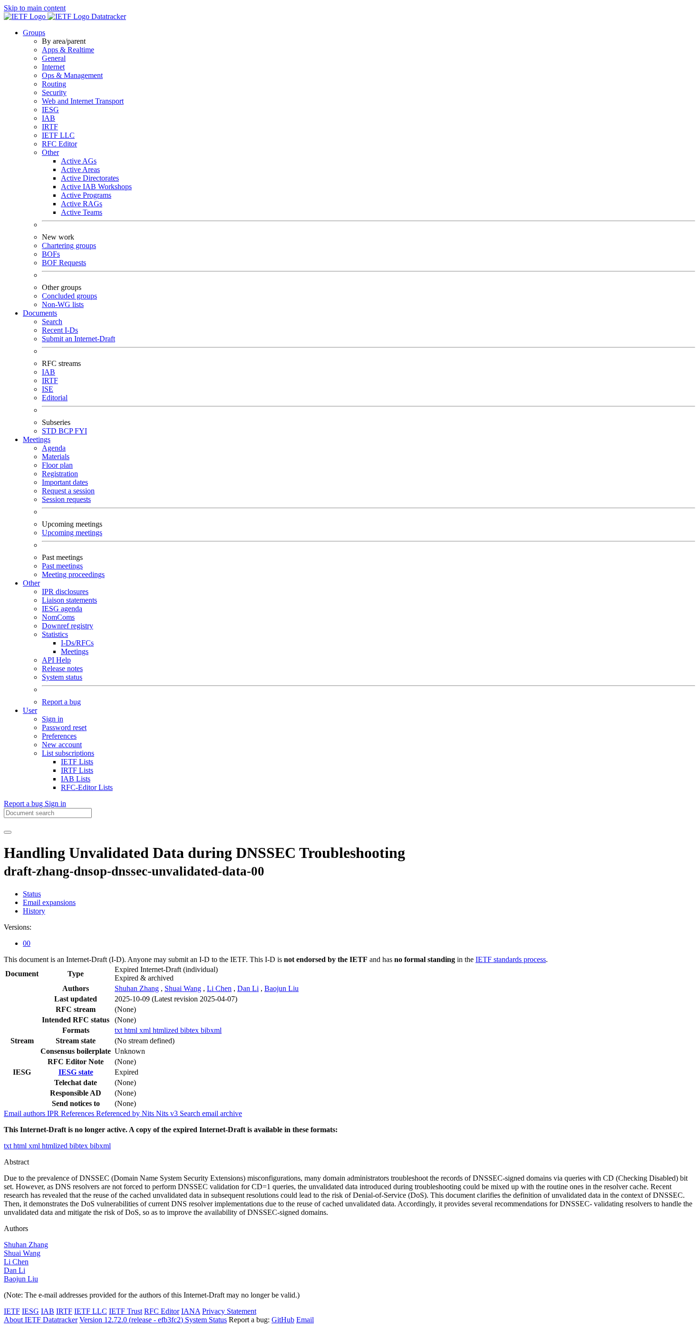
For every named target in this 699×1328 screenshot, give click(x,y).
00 (26, 943)
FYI (81, 431)
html (131, 1030)
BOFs (51, 254)
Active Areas (80, 169)
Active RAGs (81, 204)
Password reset (64, 727)
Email (305, 1320)
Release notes (62, 668)
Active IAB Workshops (96, 187)
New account (62, 745)
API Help (56, 660)
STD (50, 431)
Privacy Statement (229, 1311)
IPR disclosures (65, 591)
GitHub (283, 1320)
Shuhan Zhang (137, 988)
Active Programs (86, 195)
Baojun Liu (281, 988)
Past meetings (62, 566)
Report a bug (61, 702)
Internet (53, 67)
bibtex (190, 1030)
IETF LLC (58, 135)
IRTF (50, 127)
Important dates (65, 482)
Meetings (74, 651)
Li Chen (219, 988)
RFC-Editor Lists (87, 787)
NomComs (58, 617)
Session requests (66, 499)
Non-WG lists (63, 304)
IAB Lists (75, 779)
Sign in (52, 719)
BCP (66, 431)
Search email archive (211, 1113)
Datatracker (107, 16)
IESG (50, 110)
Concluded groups (69, 296)
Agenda (54, 448)
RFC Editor (59, 144)
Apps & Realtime (68, 50)
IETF (12, 1311)
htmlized (166, 1030)
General (54, 58)
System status (62, 677)
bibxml (211, 1030)
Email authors (25, 1113)
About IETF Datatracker (41, 1320)
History (34, 911)
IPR (54, 1113)
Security (54, 92)
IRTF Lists (77, 770)
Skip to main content (35, 8)
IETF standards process (511, 959)
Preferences (59, 736)
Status (32, 894)
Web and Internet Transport (83, 101)
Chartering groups (69, 245)
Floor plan (57, 465)
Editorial (55, 398)
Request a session (68, 491)
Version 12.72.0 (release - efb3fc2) (132, 1320)
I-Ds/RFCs (77, 643)
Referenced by (119, 1113)
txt (119, 1030)
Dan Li (248, 988)
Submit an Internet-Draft (78, 339)
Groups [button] (34, 33)
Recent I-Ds (60, 330)
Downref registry (67, 626)
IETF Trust (125, 1311)
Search (52, 322)
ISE (47, 389)
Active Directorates (90, 178)
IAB (48, 118)
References (78, 1113)
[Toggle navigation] (7, 832)
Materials (55, 456)
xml (146, 1030)
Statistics (55, 634)
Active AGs (79, 161)
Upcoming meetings (72, 533)
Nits (149, 1113)
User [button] (30, 710)
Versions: (17, 927)
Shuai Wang (183, 988)
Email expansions (49, 902)
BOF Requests (64, 263)
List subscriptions (68, 753)
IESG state (75, 1072)
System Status (206, 1320)
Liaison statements (69, 600)
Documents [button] (40, 313)
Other (50, 152)
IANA (190, 1311)
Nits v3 (168, 1113)
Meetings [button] (36, 439)
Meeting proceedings (73, 574)
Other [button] (31, 583)
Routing (54, 84)
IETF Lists (77, 762)
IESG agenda (62, 609)
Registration (60, 474)
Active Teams (81, 212)
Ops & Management (72, 75)
